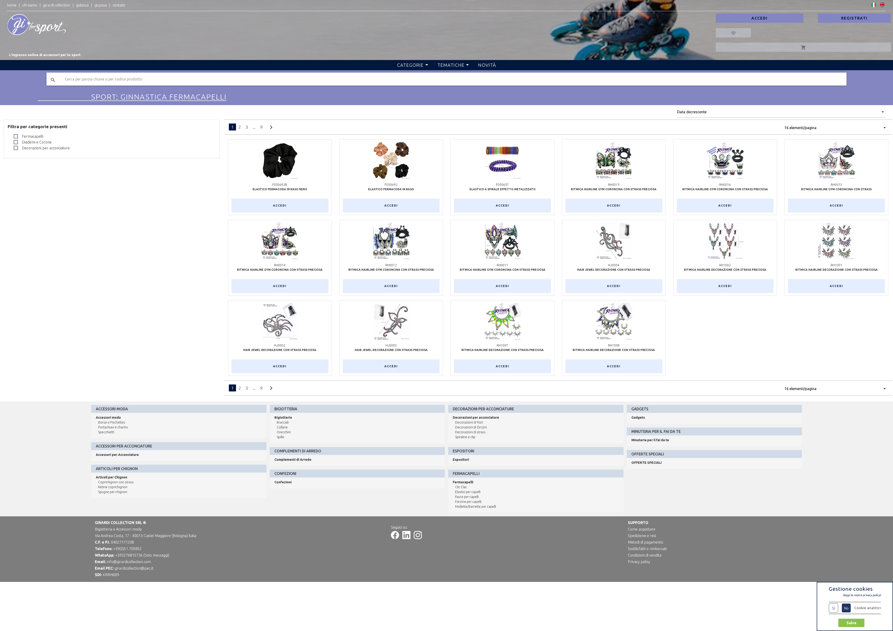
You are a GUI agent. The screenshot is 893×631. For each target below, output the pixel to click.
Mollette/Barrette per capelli (475, 506)
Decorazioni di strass (470, 432)
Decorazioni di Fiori (469, 422)
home (12, 5)
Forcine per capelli (468, 502)
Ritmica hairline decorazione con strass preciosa (725, 269)
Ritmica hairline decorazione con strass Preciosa (614, 349)
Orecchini (284, 432)
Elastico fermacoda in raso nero (280, 189)
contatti (119, 5)
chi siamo (29, 5)
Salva (851, 623)
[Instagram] (418, 538)
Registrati (854, 18)
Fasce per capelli (467, 497)
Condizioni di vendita (644, 555)
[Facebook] (395, 538)
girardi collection (56, 5)
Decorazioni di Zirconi (471, 427)
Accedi (759, 18)
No (846, 608)
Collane (282, 427)
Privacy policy (639, 562)
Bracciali (283, 422)
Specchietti (106, 432)
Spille (280, 437)
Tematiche (450, 65)
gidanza (82, 5)
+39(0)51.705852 (127, 549)
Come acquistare (641, 529)
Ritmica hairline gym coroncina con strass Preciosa (613, 189)
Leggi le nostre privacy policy (862, 595)
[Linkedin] (406, 538)
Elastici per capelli (467, 492)
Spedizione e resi (642, 536)
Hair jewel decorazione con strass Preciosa (613, 269)
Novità (487, 65)
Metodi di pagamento (645, 542)
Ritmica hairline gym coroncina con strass (836, 189)
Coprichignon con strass (116, 482)
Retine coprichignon (112, 487)
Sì (833, 608)
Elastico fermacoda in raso (391, 189)
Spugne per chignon (112, 492)
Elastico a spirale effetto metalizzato (503, 189)
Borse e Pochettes (111, 422)
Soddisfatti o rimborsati (647, 549)
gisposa (100, 5)
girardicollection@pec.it (134, 568)
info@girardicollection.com (129, 562)
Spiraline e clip (465, 437)
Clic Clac (461, 487)
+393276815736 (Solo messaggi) (142, 555)
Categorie (410, 65)
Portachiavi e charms (113, 427)
